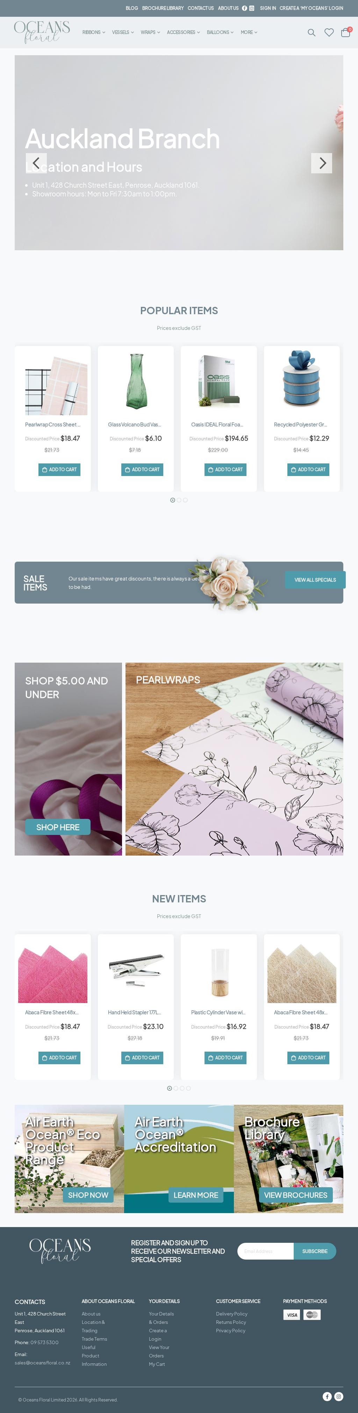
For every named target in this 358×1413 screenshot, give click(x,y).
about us (228, 8)
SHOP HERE (57, 827)
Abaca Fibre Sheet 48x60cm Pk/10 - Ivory (222, 1012)
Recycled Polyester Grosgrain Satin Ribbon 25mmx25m (222, 424)
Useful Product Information (94, 1355)
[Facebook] (244, 8)
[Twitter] (251, 8)
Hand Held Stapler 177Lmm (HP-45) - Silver (56, 1012)
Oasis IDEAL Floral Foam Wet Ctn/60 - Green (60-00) (139, 424)
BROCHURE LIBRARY (163, 8)
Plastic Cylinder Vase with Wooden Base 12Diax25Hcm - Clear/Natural (305, 1012)
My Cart (157, 1364)
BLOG (132, 8)
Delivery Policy (232, 1314)
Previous (36, 163)
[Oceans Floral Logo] (42, 32)
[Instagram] (338, 1396)
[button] (173, 500)
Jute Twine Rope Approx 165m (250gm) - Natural (305, 424)
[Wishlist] (329, 33)
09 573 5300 (44, 1342)
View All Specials (315, 580)
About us (91, 1314)
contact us (201, 8)
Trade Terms (94, 1339)
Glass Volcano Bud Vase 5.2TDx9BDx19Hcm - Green (56, 424)
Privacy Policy (230, 1330)
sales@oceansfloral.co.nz (42, 1362)
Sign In (268, 8)
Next (321, 163)
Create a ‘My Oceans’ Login (311, 8)
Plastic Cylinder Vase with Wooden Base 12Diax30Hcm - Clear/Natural (139, 1012)
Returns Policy (231, 1322)
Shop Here (51, 217)
